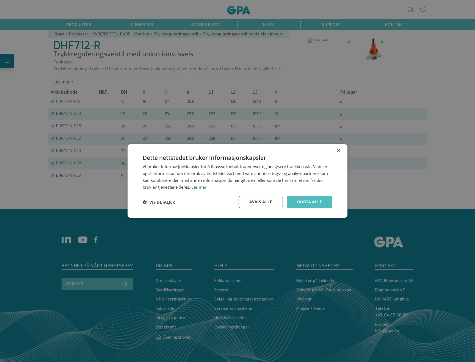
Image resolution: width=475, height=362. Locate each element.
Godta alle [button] (309, 201)
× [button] (338, 151)
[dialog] (237, 181)
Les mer (198, 187)
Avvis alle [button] (260, 201)
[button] (159, 202)
